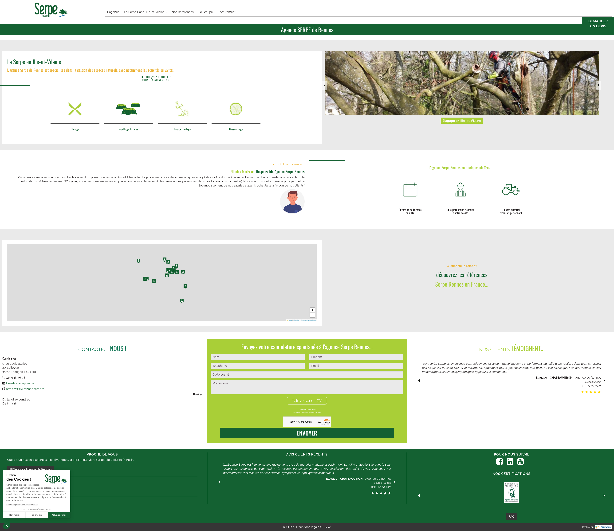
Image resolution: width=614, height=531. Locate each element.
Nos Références (183, 12)
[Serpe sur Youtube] (520, 461)
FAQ (511, 516)
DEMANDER (598, 23)
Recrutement (227, 12)
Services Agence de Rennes (32, 469)
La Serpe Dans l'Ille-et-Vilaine (144, 12)
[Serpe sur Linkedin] (510, 461)
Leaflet (290, 320)
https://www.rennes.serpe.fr (25, 389)
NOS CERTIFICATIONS (512, 474)
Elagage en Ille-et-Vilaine (461, 121)
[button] (172, 272)
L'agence (113, 12)
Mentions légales (310, 527)
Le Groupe (205, 12)
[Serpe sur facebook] (499, 461)
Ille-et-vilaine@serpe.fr (21, 383)
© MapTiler (296, 320)
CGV (328, 527)
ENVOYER (307, 433)
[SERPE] (51, 10)
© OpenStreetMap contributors (307, 320)
